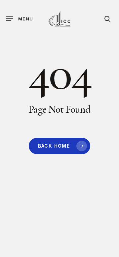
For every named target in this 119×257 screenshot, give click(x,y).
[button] (19, 18)
